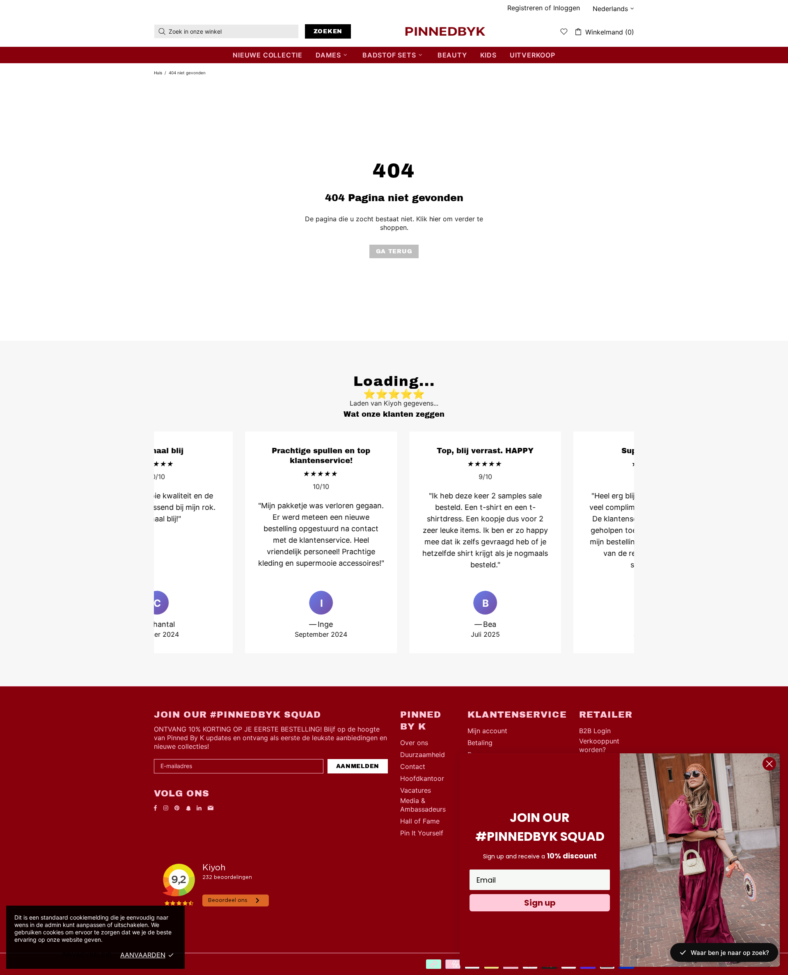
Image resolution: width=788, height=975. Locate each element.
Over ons (414, 743)
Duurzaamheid (422, 754)
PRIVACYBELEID (87, 955)
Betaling (479, 743)
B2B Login (595, 731)
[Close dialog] (769, 764)
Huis (158, 72)
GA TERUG (394, 251)
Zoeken (328, 31)
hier (435, 219)
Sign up (540, 902)
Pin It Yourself (421, 833)
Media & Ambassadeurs (423, 804)
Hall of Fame (420, 821)
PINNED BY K (445, 31)
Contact (412, 766)
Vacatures (415, 790)
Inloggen (566, 8)
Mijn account (487, 731)
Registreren (525, 8)
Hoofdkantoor (422, 778)
